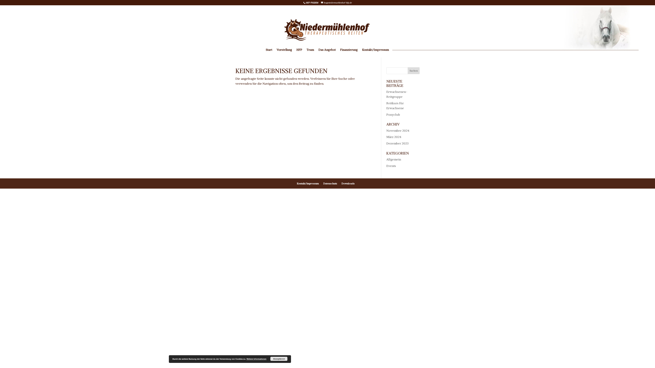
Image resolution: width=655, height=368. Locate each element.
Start (269, 50)
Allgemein (393, 159)
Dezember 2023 (397, 143)
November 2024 (397, 131)
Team (310, 50)
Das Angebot (327, 50)
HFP (299, 50)
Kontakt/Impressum (375, 50)
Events (391, 166)
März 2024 (393, 137)
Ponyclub (393, 115)
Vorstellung (284, 50)
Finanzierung (349, 50)
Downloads (348, 183)
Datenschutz (330, 183)
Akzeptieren (279, 358)
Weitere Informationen (256, 359)
